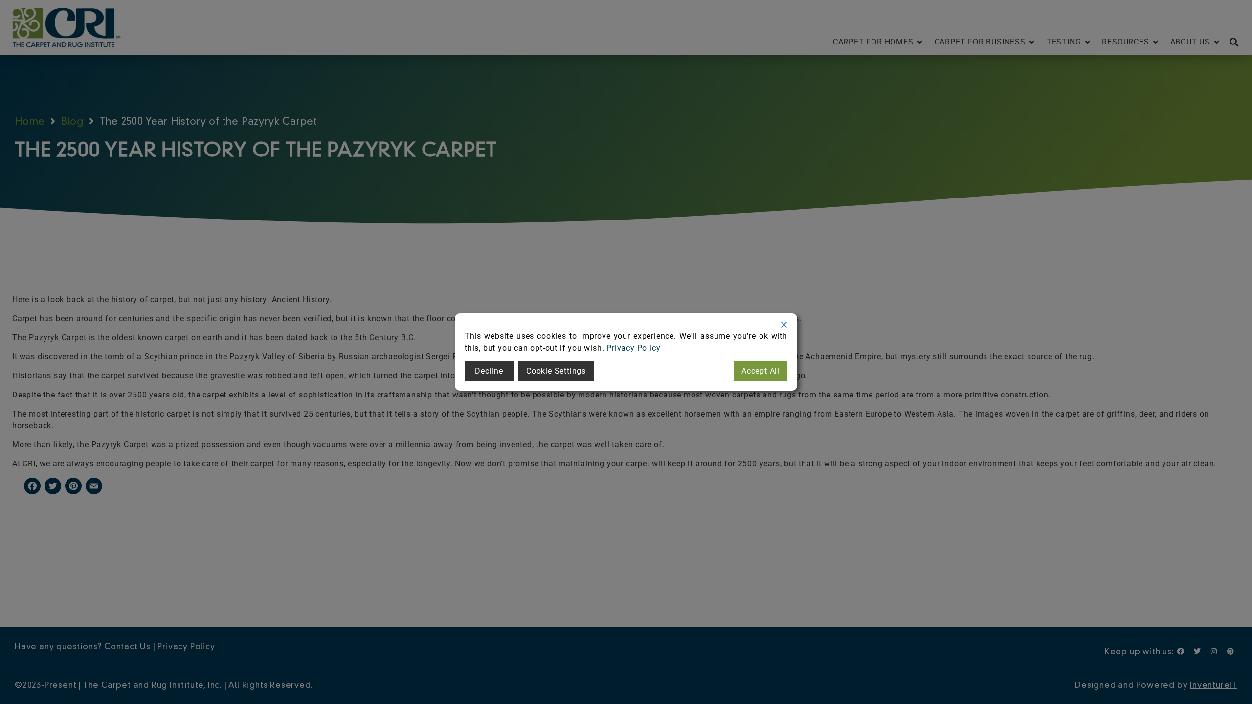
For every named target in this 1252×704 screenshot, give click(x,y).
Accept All (760, 370)
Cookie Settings (556, 370)
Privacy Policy (633, 347)
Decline (489, 370)
